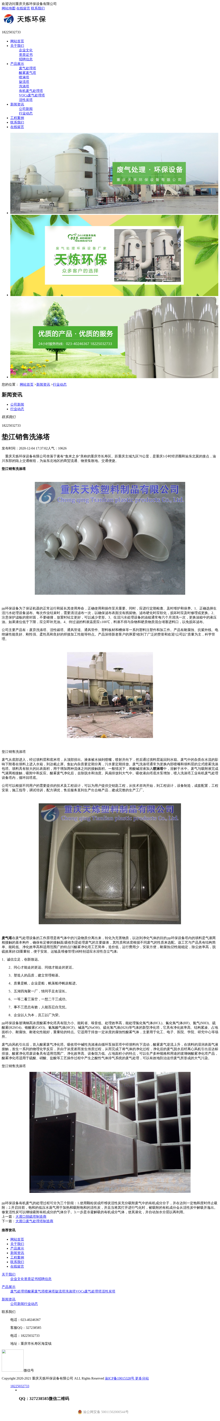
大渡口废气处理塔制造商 (34, 1221)
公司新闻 (26, 109)
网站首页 (17, 41)
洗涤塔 (24, 86)
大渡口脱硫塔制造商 (30, 1216)
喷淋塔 (24, 77)
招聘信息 (26, 59)
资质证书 (26, 55)
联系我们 (38, 8)
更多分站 (142, 1378)
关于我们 (17, 45)
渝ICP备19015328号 (120, 1378)
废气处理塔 (27, 68)
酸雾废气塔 (27, 73)
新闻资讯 (17, 104)
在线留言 (23, 8)
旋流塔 (24, 82)
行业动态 (26, 113)
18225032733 (19, 1386)
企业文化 (26, 50)
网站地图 (8, 8)
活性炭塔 (26, 100)
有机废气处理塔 (31, 91)
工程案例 (17, 118)
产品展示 (17, 64)
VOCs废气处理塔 (32, 95)
